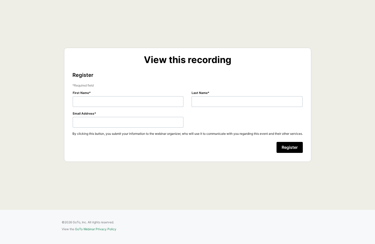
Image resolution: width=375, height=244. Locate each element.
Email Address (83, 113)
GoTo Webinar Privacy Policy (95, 229)
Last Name (200, 93)
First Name (81, 93)
